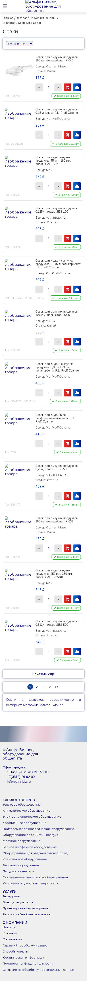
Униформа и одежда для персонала (30, 883)
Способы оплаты (15, 951)
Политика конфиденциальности (28, 963)
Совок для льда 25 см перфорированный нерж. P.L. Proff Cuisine (55, 418)
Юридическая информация (24, 957)
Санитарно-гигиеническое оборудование (35, 877)
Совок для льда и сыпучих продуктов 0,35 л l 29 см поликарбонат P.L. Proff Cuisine (57, 367)
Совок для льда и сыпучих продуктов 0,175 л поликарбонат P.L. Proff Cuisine (58, 264)
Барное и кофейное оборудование (30, 847)
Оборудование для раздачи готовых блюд (35, 853)
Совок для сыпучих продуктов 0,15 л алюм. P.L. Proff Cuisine (56, 111)
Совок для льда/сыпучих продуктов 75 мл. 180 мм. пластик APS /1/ (53, 161)
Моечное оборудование (21, 841)
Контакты (10, 933)
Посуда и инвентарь (43, 18)
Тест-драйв (11, 896)
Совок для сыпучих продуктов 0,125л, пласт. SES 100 (56, 210)
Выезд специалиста (18, 902)
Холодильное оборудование (24, 823)
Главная (8, 18)
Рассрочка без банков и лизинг (27, 914)
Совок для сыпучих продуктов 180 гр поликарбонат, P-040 (56, 58)
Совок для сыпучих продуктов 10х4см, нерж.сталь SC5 (56, 313)
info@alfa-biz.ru (19, 781)
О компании (12, 939)
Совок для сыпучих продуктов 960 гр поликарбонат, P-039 (56, 519)
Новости (9, 927)
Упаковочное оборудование (25, 859)
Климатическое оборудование (26, 810)
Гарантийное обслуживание (25, 945)
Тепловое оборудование (22, 804)
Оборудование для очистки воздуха (30, 835)
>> (57, 687)
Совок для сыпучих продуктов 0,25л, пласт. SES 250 (56, 467)
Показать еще (43, 674)
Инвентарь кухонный (16, 22)
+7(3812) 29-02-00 (21, 777)
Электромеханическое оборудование (32, 816)
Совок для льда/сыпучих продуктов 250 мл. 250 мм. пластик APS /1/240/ (54, 574)
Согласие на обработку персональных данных (39, 969)
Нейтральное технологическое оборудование (38, 829)
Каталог (22, 18)
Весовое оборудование (21, 865)
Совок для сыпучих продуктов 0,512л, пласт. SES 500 (56, 623)
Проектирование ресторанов (26, 908)
